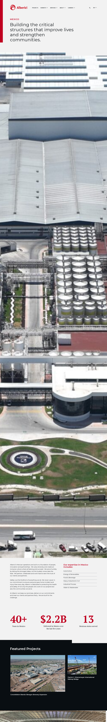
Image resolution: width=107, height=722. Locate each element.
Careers (70, 7)
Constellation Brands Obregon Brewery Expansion (28, 694)
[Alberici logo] (21, 7)
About (62, 7)
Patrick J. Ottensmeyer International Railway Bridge (81, 678)
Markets (43, 7)
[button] (90, 8)
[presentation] (37, 673)
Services (53, 7)
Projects (35, 7)
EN (94, 7)
